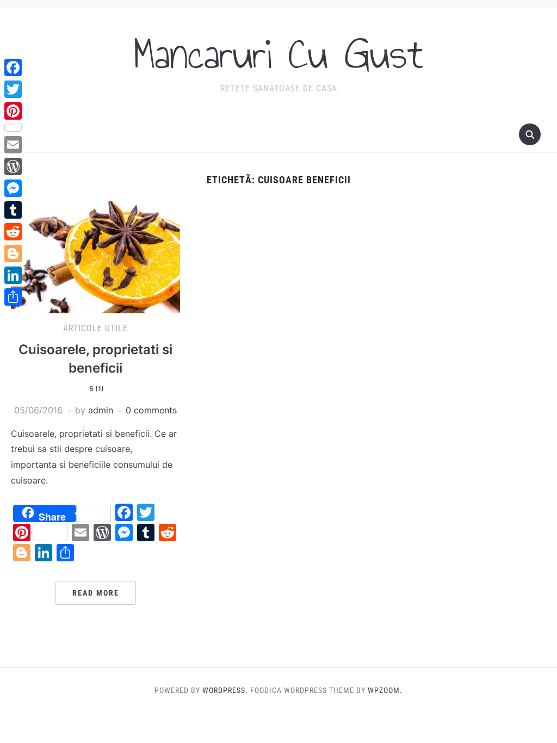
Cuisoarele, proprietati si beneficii (95, 367)
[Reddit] (13, 232)
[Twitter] (13, 89)
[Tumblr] (13, 210)
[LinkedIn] (13, 275)
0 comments (151, 410)
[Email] (13, 145)
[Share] (13, 297)
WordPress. (225, 690)
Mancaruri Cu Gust (278, 54)
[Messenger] (13, 188)
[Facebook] (13, 67)
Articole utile (95, 328)
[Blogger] (13, 253)
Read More (95, 593)
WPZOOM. (385, 690)
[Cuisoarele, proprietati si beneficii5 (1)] (95, 256)
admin (100, 410)
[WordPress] (13, 166)
